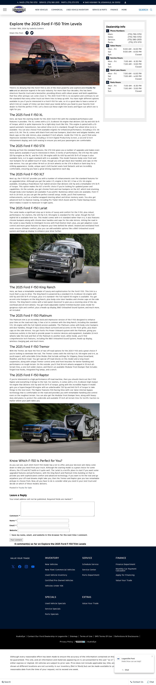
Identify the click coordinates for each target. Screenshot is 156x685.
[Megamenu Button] (5, 10)
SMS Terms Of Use (103, 636)
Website (13, 530)
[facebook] (19, 566)
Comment (15, 516)
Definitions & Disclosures (126, 636)
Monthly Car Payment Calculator (126, 570)
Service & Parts (99, 10)
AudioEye (20, 636)
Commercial (57, 10)
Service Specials (52, 609)
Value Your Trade (20, 558)
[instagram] (26, 566)
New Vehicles (41, 10)
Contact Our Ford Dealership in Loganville (48, 636)
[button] (147, 10)
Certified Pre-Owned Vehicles (59, 580)
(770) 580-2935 (135, 39)
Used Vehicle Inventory (77, 10)
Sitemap (74, 636)
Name (13, 521)
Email (13, 525)
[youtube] (32, 566)
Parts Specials (51, 614)
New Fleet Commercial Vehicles (60, 570)
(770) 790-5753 (135, 34)
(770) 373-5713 (135, 42)
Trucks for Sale (25, 488)
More (124, 10)
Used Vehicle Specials (55, 603)
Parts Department (90, 575)
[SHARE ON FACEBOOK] (27, 33)
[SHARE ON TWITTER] (31, 33)
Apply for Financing (125, 575)
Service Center (89, 570)
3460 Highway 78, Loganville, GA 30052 (102, 2)
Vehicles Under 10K (54, 586)
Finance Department (125, 564)
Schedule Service (90, 564)
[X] (13, 566)
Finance (114, 10)
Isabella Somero (37, 28)
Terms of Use (86, 636)
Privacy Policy (66, 642)
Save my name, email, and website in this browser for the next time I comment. (50, 535)
